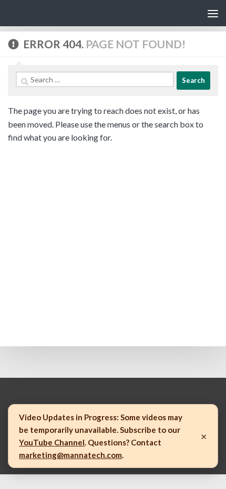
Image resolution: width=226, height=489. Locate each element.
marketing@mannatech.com (70, 455)
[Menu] (213, 13)
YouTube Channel (52, 442)
